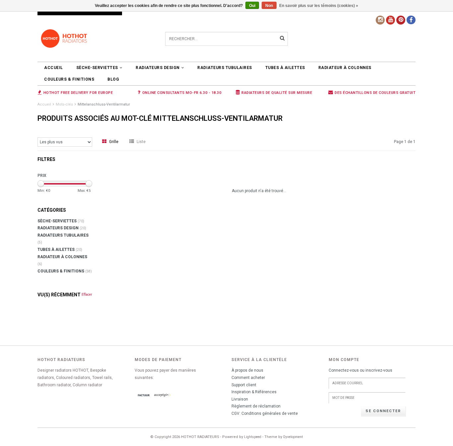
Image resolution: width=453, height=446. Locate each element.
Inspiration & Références (254, 392)
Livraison (239, 399)
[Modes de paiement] (144, 396)
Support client (243, 385)
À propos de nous (247, 370)
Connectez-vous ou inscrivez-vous (360, 370)
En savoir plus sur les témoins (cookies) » (318, 5)
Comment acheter (248, 377)
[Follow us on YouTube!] (390, 20)
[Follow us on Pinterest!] (400, 20)
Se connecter (383, 411)
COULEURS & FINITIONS (69, 79)
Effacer (87, 294)
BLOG (113, 79)
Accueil (53, 67)
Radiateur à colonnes (344, 67)
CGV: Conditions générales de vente (264, 413)
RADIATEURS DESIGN (158, 67)
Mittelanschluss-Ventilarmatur (104, 104)
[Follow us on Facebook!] (411, 20)
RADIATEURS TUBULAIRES (224, 67)
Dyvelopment (293, 437)
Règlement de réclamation (256, 406)
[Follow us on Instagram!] (380, 20)
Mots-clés (64, 104)
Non (269, 5)
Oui (252, 5)
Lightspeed (252, 437)
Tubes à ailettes (285, 67)
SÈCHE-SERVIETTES (97, 67)
